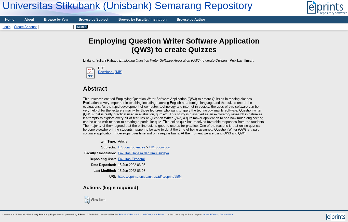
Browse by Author (191, 19)
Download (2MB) (110, 72)
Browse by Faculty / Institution (142, 19)
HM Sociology (159, 147)
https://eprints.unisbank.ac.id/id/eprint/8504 (150, 176)
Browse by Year (56, 19)
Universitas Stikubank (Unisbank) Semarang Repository (127, 5)
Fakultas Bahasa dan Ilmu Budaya (143, 153)
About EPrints (210, 214)
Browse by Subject (93, 19)
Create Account (25, 27)
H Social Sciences (131, 147)
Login (6, 27)
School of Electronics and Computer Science (142, 214)
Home (9, 19)
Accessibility (226, 214)
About (29, 19)
